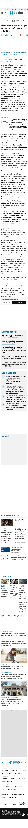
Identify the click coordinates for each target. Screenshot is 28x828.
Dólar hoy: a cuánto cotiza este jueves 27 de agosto (12, 342)
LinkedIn (13, 762)
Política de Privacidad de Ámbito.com (13, 792)
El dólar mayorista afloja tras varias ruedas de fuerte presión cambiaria (13, 634)
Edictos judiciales (18, 794)
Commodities (17, 439)
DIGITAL (6, 803)
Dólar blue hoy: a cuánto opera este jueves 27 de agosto (12, 336)
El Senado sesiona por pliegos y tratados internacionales (17, 549)
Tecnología (18, 786)
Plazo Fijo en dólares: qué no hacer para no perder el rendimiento (13, 667)
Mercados (18, 773)
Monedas (3, 439)
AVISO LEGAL (5, 794)
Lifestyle (22, 776)
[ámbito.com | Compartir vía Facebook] (25, 35)
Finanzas (14, 771)
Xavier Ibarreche (6, 35)
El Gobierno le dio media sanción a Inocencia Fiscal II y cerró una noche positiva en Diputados (16, 406)
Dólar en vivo (13, 9)
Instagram (9, 762)
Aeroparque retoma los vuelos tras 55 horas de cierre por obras (14, 357)
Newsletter (23, 762)
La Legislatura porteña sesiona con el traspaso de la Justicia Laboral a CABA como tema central (6, 536)
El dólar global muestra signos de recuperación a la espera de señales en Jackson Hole (13, 643)
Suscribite (19, 302)
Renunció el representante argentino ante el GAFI (18, 558)
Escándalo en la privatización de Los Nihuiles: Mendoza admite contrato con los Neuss (18, 121)
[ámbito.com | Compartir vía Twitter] (27, 35)
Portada (4, 768)
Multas (3, 797)
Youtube (17, 762)
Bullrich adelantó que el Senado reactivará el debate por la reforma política (14, 53)
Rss (2, 789)
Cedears (24, 439)
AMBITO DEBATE (22, 803)
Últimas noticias (15, 768)
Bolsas (10, 439)
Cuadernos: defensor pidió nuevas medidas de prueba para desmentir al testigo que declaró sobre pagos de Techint (18, 127)
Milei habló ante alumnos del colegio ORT (13, 57)
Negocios (4, 776)
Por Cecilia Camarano (20, 542)
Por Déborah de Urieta (15, 552)
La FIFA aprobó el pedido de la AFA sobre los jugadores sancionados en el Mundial (14, 364)
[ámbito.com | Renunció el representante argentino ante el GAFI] (5, 559)
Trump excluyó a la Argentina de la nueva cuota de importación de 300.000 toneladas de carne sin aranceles (16, 379)
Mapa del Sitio (11, 789)
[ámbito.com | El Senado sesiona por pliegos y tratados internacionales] (5, 549)
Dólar (7, 17)
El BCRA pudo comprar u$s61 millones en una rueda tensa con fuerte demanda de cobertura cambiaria (12, 702)
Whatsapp (21, 762)
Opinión (13, 776)
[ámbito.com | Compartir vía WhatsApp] (23, 35)
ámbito (3, 21)
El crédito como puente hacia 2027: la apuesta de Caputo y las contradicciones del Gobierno (20, 534)
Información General (8, 784)
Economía (16, 17)
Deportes (22, 779)
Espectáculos (6, 786)
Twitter (2, 762)
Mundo (13, 779)
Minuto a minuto (23, 585)
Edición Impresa (6, 781)
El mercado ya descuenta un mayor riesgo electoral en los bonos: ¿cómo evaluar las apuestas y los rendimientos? (16, 398)
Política (9, 21)
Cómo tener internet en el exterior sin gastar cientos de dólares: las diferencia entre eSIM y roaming (14, 676)
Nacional (4, 779)
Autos (21, 784)
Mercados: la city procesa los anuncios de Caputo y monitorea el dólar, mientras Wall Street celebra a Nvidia (14, 349)
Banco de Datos (6, 773)
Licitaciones (13, 797)
